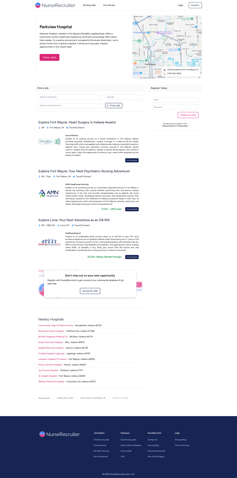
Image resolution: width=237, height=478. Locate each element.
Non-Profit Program (156, 456)
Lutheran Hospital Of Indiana (52, 359)
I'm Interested (132, 160)
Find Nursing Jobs (101, 440)
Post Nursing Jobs (128, 440)
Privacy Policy (183, 126)
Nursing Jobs (89, 5)
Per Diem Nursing (101, 451)
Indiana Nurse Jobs (65, 398)
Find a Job (115, 105)
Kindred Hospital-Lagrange (51, 353)
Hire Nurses (109, 5)
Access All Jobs (90, 291)
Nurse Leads (126, 451)
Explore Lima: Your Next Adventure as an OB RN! (74, 220)
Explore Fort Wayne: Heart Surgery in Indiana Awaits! (77, 122)
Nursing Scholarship (156, 451)
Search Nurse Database (131, 445)
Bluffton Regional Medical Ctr (53, 336)
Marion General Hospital (50, 364)
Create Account (188, 115)
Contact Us (152, 440)
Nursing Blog (153, 445)
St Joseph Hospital (47, 376)
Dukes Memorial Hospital (50, 342)
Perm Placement (101, 456)
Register (195, 5)
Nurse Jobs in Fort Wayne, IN (93, 398)
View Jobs (49, 57)
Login (180, 5)
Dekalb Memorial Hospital (51, 348)
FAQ (123, 456)
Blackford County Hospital (51, 331)
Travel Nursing (100, 445)
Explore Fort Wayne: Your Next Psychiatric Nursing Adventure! (84, 171)
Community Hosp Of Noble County (55, 325)
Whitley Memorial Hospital (51, 381)
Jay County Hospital (48, 370)
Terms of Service (168, 126)
